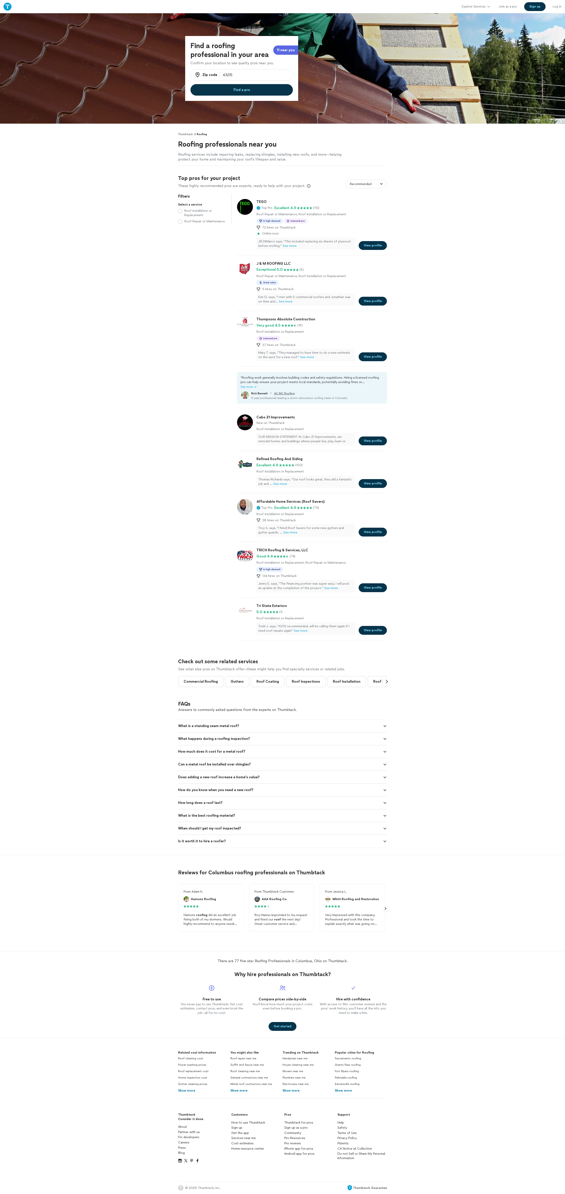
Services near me (243, 1138)
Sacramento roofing (348, 1058)
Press (182, 1148)
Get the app (240, 1133)
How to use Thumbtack (248, 1122)
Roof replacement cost (193, 1071)
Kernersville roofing (347, 1084)
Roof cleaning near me (245, 1071)
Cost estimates (242, 1143)
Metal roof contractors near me (251, 1084)
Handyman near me (294, 1058)
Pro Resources (294, 1138)
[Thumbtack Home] (7, 6)
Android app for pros (299, 1154)
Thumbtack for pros (298, 1122)
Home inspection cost (192, 1077)
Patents (342, 1143)
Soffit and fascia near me (247, 1064)
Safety (342, 1128)
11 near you (286, 50)
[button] (264, 208)
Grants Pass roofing (348, 1064)
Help (340, 1122)
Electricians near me (295, 1084)
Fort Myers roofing (347, 1071)
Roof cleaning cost (190, 1058)
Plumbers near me (293, 1077)
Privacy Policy (347, 1138)
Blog (181, 1153)
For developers (188, 1137)
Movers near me (292, 1071)
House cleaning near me (298, 1064)
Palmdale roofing (346, 1077)
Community (292, 1133)
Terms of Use (347, 1133)
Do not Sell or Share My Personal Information (361, 1156)
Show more (186, 1090)
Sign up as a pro (296, 1128)
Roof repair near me (243, 1058)
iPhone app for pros (298, 1149)
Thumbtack (185, 134)
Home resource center (247, 1149)
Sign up (236, 1128)
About (182, 1127)
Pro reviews (292, 1143)
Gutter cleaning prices (192, 1084)
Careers (183, 1142)
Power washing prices (192, 1064)
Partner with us (189, 1132)
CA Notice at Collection (354, 1149)
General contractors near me (249, 1077)
